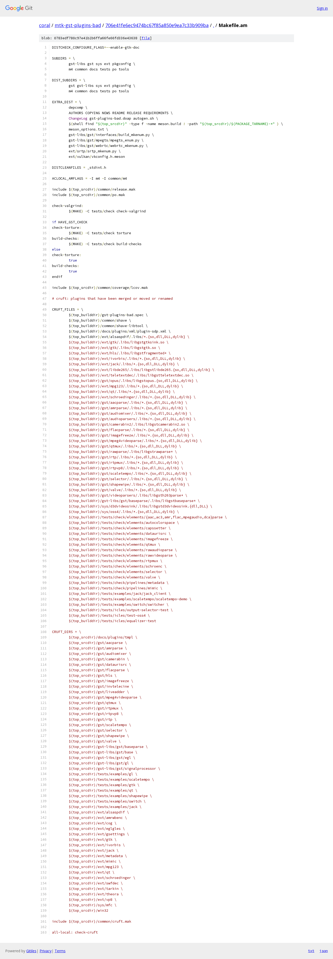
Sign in (322, 8)
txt (311, 950)
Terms (60, 950)
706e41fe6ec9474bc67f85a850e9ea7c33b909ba (157, 25)
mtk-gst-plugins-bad (78, 25)
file (146, 38)
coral (44, 25)
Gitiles (31, 950)
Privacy (46, 950)
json (323, 950)
